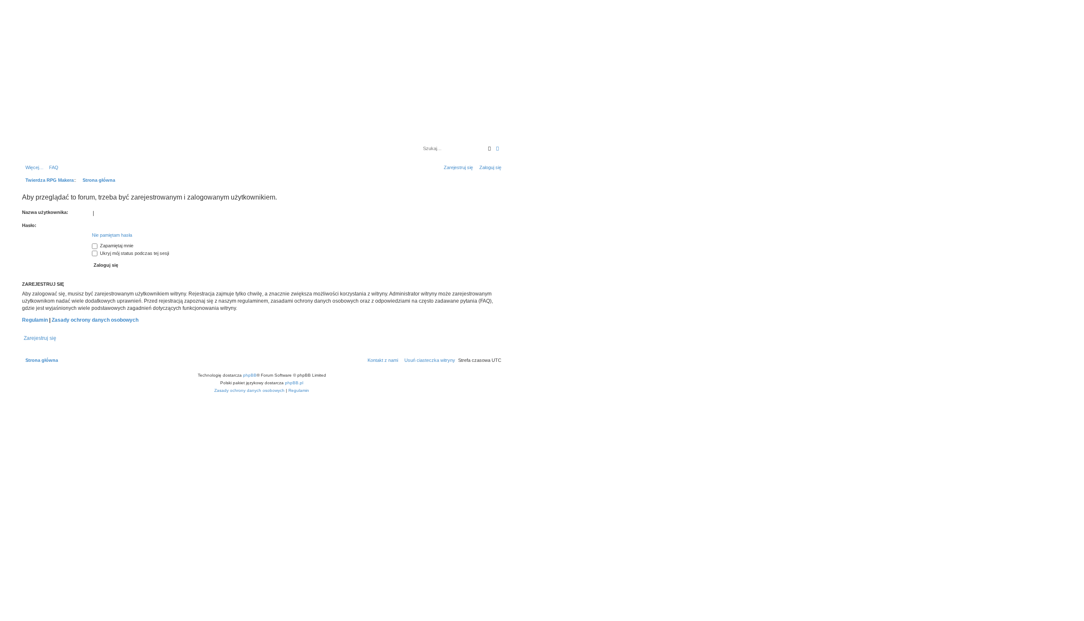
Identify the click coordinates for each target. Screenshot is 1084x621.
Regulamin (35, 320)
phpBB (250, 375)
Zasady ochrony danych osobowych (95, 320)
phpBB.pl (294, 382)
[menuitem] (52, 167)
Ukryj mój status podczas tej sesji (134, 253)
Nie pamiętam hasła (112, 235)
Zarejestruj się (40, 338)
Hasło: (29, 225)
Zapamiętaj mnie (116, 245)
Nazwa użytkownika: (45, 212)
